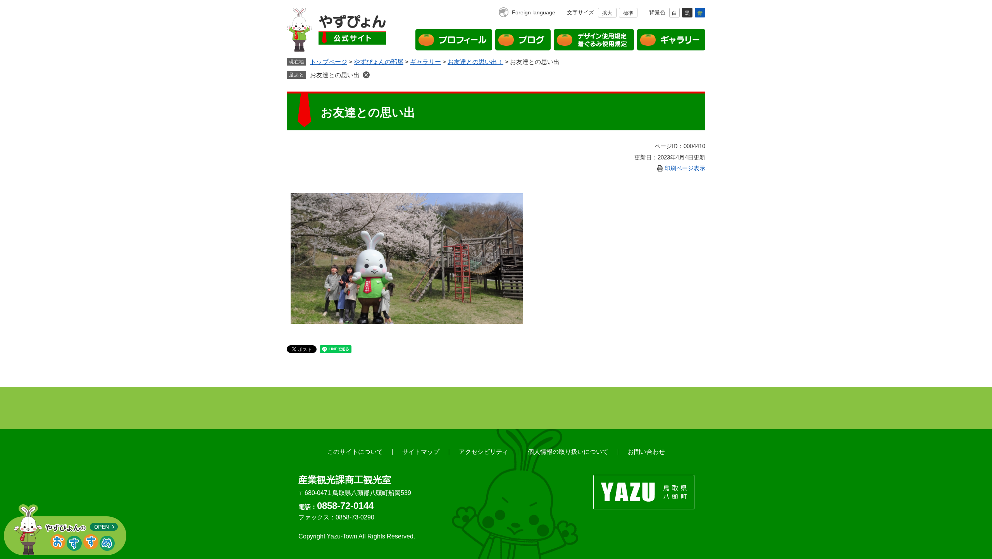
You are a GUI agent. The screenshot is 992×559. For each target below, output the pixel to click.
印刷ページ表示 (685, 168)
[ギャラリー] (671, 39)
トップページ (328, 62)
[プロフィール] (453, 39)
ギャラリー (425, 62)
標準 (628, 13)
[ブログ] (523, 39)
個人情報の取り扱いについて (568, 451)
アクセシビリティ (483, 451)
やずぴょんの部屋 (378, 62)
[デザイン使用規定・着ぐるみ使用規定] (594, 39)
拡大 (607, 13)
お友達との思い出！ (475, 62)
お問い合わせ (646, 451)
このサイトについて (355, 451)
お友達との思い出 (335, 75)
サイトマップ (420, 451)
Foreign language (533, 12)
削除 (366, 74)
